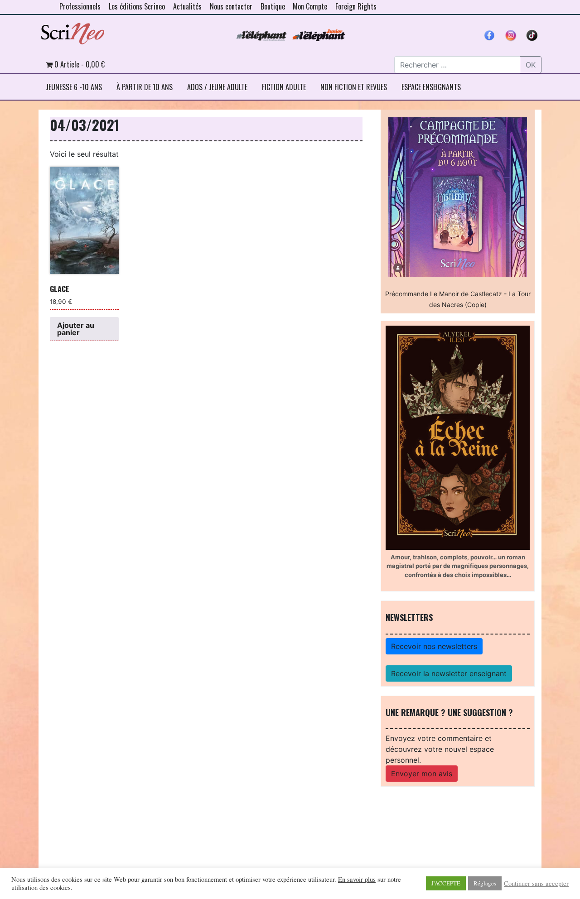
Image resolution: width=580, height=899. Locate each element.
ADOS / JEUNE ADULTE (217, 87)
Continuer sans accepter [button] (536, 884)
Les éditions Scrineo (137, 6)
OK (531, 64)
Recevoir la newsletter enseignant (449, 673)
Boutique (273, 6)
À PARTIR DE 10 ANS (144, 87)
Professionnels (80, 6)
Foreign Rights (356, 6)
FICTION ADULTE (284, 87)
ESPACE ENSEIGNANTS (431, 87)
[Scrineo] (72, 30)
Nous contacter (231, 6)
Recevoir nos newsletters (434, 646)
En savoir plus (357, 879)
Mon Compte (310, 6)
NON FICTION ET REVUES (353, 87)
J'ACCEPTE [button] (445, 883)
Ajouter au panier (75, 329)
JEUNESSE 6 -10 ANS (74, 87)
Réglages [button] (485, 883)
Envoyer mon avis (421, 773)
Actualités (187, 6)
